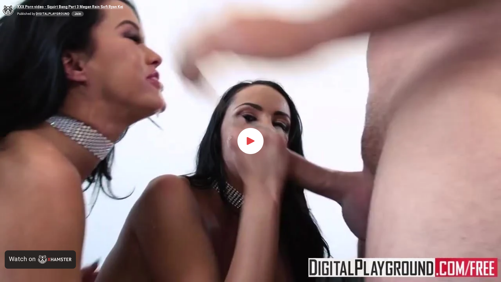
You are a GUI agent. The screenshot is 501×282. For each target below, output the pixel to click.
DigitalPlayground (52, 14)
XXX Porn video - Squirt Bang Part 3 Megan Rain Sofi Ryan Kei (70, 7)
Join (77, 14)
